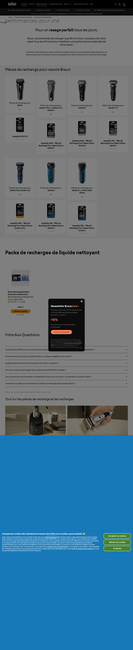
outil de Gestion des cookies (82, 549)
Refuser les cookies (117, 542)
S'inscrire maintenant (61, 332)
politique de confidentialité (57, 547)
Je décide (117, 548)
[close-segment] (82, 301)
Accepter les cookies (117, 536)
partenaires (50, 537)
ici (80, 347)
